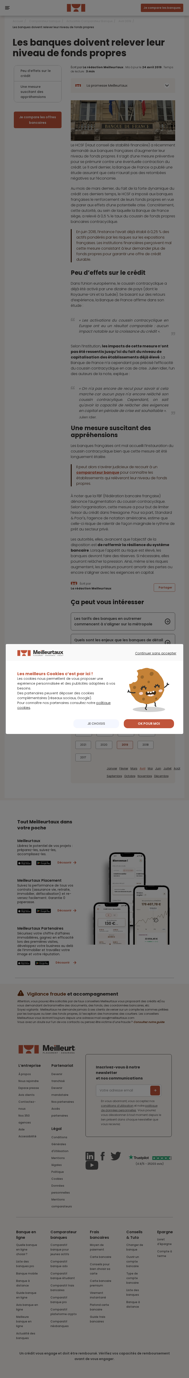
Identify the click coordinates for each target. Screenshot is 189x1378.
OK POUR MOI (149, 723)
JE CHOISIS (96, 723)
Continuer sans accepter (153, 657)
